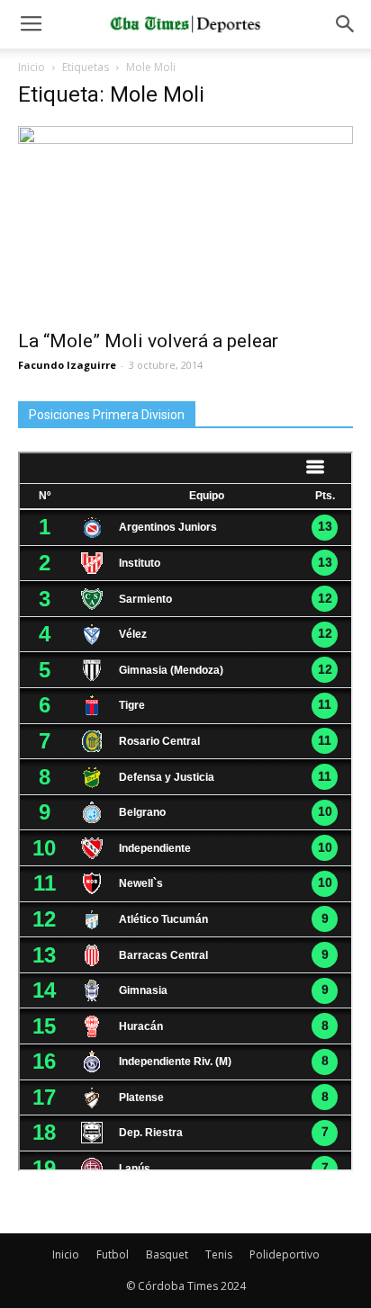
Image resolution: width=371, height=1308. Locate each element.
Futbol (112, 1254)
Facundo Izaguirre (67, 365)
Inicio (31, 67)
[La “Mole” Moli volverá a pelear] (185, 222)
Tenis (218, 1254)
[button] (346, 24)
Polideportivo (284, 1254)
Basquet (167, 1254)
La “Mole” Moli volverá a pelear (148, 341)
